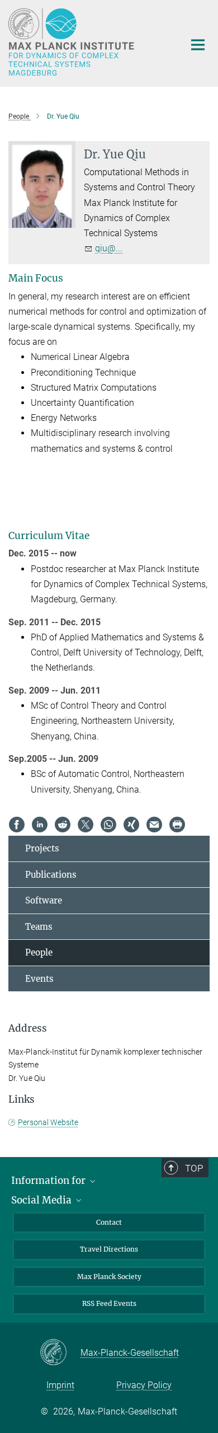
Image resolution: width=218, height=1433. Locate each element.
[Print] (177, 824)
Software (43, 900)
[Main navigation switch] (198, 45)
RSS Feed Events (109, 1303)
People (39, 952)
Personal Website (48, 1122)
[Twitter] (85, 824)
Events (39, 978)
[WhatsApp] (108, 824)
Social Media (42, 1200)
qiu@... (108, 248)
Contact (109, 1222)
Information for (49, 1180)
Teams (39, 926)
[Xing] (131, 824)
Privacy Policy (144, 1385)
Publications (51, 874)
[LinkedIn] (39, 824)
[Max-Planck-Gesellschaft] (60, 1353)
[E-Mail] (154, 824)
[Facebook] (16, 824)
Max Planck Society (109, 1276)
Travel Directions (109, 1249)
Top (194, 1168)
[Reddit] (62, 824)
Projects (42, 848)
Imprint (60, 1385)
